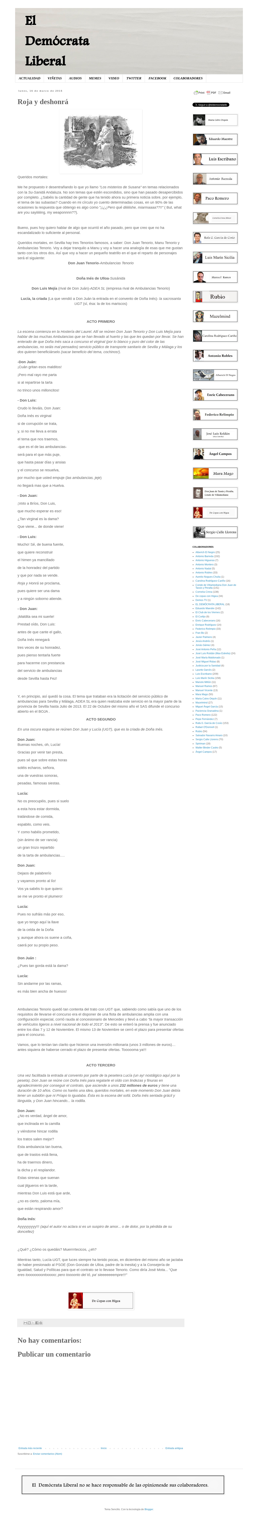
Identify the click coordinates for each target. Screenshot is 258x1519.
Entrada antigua (174, 1448)
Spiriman (200, 743)
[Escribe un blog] (29, 1323)
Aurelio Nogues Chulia (208, 576)
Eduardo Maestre (205, 608)
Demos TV (201, 600)
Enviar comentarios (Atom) (47, 1453)
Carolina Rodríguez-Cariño (210, 580)
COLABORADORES (188, 78)
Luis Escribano (204, 673)
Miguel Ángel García (207, 706)
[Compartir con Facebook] (37, 1323)
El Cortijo (201, 616)
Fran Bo (200, 632)
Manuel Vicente (204, 690)
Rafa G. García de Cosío (209, 723)
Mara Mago (202, 694)
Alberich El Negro (205, 552)
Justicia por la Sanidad (208, 665)
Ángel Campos (204, 751)
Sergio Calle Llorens (207, 739)
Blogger (149, 1509)
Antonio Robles (204, 572)
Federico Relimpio (206, 628)
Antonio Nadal (203, 568)
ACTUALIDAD (29, 78)
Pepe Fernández (205, 719)
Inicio (104, 1448)
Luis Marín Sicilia (205, 678)
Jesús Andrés (203, 641)
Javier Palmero (204, 637)
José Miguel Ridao (206, 661)
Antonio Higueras (205, 560)
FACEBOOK (157, 78)
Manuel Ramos (204, 686)
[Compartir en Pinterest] (41, 1323)
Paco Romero (203, 714)
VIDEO (113, 78)
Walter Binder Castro (207, 747)
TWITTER (133, 78)
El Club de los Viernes (208, 612)
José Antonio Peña (206, 649)
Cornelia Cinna (204, 591)
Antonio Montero (205, 564)
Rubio (199, 731)
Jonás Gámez (203, 645)
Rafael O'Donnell (205, 727)
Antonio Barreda (204, 556)
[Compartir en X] (33, 1323)
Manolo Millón (203, 682)
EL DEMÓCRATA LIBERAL (210, 604)
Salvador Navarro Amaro (209, 735)
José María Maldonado (208, 657)
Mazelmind (202, 702)
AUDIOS (75, 78)
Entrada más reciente (30, 1448)
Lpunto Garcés (204, 669)
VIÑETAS (55, 78)
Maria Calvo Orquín (206, 698)
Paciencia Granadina (207, 710)
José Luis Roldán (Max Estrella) (213, 653)
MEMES (95, 78)
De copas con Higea (207, 596)
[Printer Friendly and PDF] (212, 94)
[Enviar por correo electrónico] (25, 1323)
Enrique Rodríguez (206, 624)
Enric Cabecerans (205, 620)
